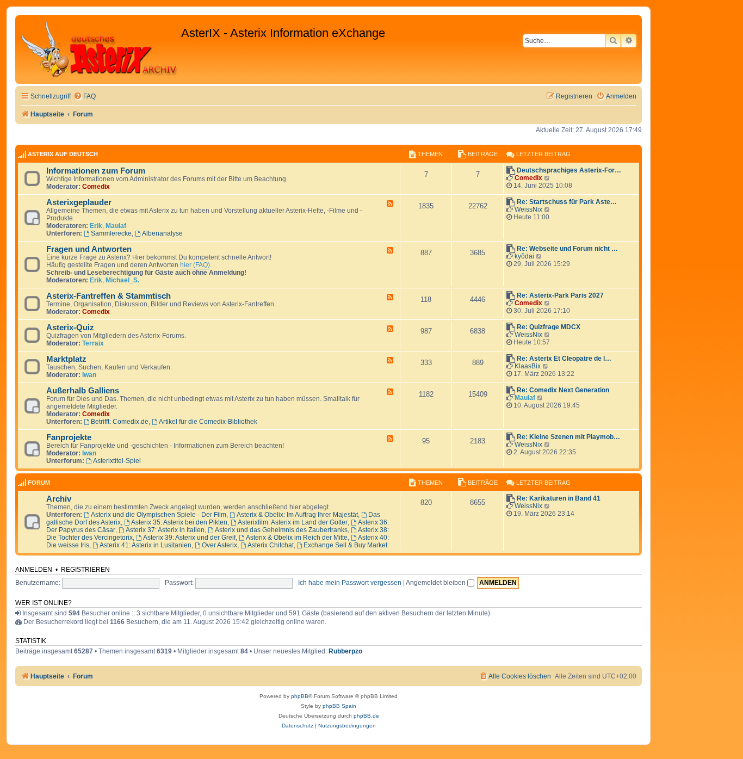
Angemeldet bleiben (436, 583)
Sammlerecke (111, 233)
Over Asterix (219, 545)
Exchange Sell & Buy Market (345, 545)
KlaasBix (528, 366)
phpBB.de (366, 716)
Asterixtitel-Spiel (117, 461)
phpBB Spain (339, 706)
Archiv (58, 499)
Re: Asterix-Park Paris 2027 (560, 295)
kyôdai (524, 256)
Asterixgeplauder (79, 202)
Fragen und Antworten (89, 249)
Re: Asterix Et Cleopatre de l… (564, 358)
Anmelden (33, 569)
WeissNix (528, 209)
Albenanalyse (162, 233)
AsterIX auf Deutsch (63, 154)
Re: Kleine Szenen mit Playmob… (568, 437)
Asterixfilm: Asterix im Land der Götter (293, 522)
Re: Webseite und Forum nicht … (567, 248)
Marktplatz (66, 359)
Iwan (89, 375)
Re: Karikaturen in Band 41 (558, 498)
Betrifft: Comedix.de (119, 421)
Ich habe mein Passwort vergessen (349, 583)
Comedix (96, 186)
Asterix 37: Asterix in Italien (165, 530)
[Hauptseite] (99, 49)
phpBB (299, 696)
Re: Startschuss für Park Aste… (567, 202)
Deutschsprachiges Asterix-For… (569, 170)
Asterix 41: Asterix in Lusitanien (145, 545)
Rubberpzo (345, 651)
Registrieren (85, 569)
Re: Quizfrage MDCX (548, 327)
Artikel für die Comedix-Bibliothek (208, 421)
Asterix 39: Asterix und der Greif (189, 537)
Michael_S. (122, 280)
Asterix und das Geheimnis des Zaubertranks (281, 530)
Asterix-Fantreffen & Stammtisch (108, 296)
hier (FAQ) (195, 265)
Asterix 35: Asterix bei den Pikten (179, 522)
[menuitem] (84, 96)
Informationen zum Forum (95, 170)
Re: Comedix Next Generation (563, 390)
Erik (96, 226)
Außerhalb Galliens (82, 390)
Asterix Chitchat (270, 545)
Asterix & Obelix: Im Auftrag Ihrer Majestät (297, 515)
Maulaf (116, 226)
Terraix (93, 343)
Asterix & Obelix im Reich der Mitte (297, 537)
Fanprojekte (68, 437)
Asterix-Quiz (70, 327)
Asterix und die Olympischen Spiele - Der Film (158, 515)
